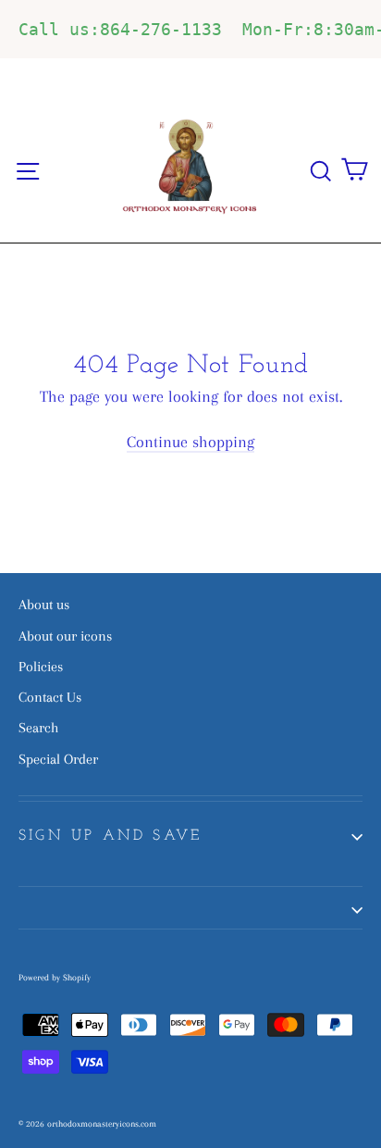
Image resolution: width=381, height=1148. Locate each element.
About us (43, 604)
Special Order (58, 759)
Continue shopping (190, 441)
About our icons (65, 636)
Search (38, 727)
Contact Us (49, 697)
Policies (40, 666)
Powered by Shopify (54, 977)
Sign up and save (110, 836)
